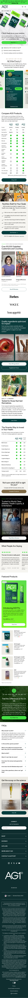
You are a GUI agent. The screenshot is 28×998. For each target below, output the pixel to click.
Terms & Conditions (14, 991)
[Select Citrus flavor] (18, 636)
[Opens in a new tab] (14, 297)
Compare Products (14, 491)
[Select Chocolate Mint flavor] (18, 677)
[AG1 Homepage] (14, 875)
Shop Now (14, 624)
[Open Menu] (25, 7)
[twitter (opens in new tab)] (14, 863)
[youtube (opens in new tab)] (19, 863)
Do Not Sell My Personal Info (14, 988)
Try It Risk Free (14, 717)
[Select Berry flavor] (19, 636)
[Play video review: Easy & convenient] (8, 263)
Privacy (14, 986)
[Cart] (22, 6)
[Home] (5, 6)
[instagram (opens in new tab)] (9, 863)
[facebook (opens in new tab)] (11, 863)
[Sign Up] (24, 827)
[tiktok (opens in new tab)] (16, 863)
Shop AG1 (14, 180)
